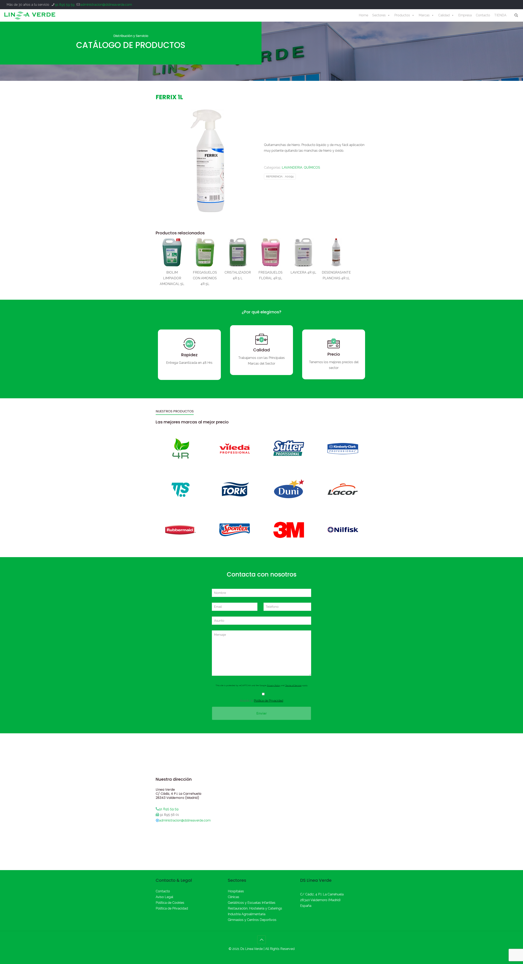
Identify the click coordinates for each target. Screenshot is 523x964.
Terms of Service (293, 685)
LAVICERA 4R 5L (303, 272)
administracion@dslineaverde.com (106, 5)
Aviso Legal (164, 897)
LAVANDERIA (292, 167)
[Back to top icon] (261, 939)
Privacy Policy (273, 685)
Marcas (424, 15)
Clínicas (233, 897)
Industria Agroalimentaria (246, 914)
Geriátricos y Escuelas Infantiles (251, 903)
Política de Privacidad (268, 700)
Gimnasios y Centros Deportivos (252, 920)
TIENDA (500, 15)
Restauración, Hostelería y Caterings (255, 908)
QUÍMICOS (312, 167)
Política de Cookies (170, 903)
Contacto (483, 15)
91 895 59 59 (65, 5)
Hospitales (236, 891)
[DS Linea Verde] (29, 15)
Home (363, 15)
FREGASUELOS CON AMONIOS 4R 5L (205, 278)
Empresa (465, 15)
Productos (402, 15)
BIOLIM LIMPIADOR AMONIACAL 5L (172, 278)
